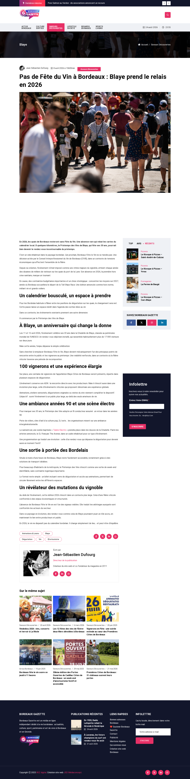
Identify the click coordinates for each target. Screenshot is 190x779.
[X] (102, 536)
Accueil (144, 44)
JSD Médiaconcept (73, 772)
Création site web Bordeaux (118, 750)
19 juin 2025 (40, 669)
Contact (113, 734)
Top (131, 243)
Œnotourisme (53, 539)
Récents (149, 243)
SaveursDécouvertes (55, 27)
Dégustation (27, 539)
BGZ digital (41, 772)
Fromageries (146, 281)
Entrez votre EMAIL (138, 400)
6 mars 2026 (79, 625)
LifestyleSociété (71, 27)
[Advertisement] (88, 14)
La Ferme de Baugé (150, 284)
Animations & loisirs (30, 533)
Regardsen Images (86, 27)
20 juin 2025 (112, 625)
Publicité (114, 737)
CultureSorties (40, 27)
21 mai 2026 (112, 669)
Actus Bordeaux (26, 669)
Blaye (47, 533)
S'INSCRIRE (138, 427)
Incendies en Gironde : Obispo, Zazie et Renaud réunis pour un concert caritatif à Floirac (87, 3)
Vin (40, 539)
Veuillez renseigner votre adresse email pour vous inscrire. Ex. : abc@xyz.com (145, 414)
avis (139, 243)
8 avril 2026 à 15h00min (64, 68)
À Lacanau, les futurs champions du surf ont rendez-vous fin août (95, 738)
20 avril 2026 (45, 625)
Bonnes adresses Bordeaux (117, 721)
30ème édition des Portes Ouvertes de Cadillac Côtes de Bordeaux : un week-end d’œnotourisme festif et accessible (67, 678)
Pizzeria (144, 251)
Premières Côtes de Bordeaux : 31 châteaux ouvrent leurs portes (102, 675)
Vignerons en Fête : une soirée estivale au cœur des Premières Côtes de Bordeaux (102, 632)
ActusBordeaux (26, 27)
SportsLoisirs (99, 27)
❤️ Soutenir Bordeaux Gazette (120, 728)
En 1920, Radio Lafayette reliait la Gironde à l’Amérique (94, 723)
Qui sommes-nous (118, 745)
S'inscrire (144, 741)
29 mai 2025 (79, 669)
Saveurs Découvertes (89, 69)
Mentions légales (118, 741)
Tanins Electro (59, 430)
